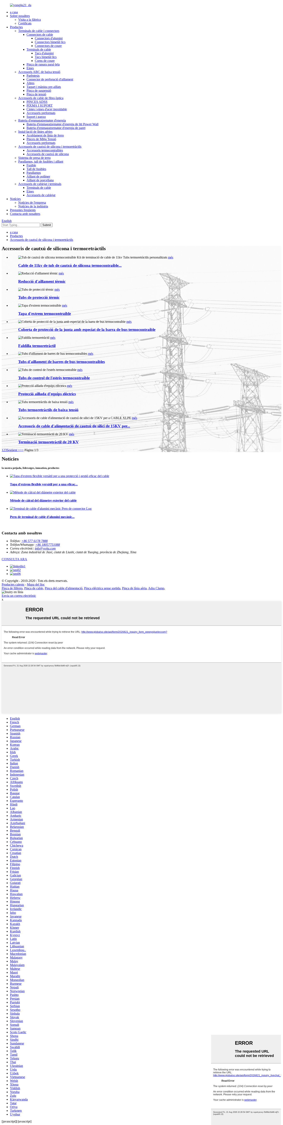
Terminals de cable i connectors (38, 31)
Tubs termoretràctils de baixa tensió (48, 410)
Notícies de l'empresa (32, 202)
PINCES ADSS (37, 102)
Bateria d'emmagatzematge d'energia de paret (56, 128)
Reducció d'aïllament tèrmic (41, 281)
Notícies (15, 199)
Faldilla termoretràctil (37, 346)
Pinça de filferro (12, 588)
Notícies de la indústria (33, 206)
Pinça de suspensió (39, 90)
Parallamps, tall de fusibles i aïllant (40, 161)
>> (22, 450)
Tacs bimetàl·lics (46, 57)
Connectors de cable (40, 34)
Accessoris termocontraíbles (45, 150)
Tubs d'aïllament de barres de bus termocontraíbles (61, 362)
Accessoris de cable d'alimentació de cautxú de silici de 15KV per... (74, 426)
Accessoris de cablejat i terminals (39, 184)
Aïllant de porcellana (40, 180)
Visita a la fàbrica (29, 19)
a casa (14, 12)
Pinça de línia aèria (134, 588)
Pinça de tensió (36, 94)
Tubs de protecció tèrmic (38, 297)
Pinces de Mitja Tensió (41, 139)
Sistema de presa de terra (34, 158)
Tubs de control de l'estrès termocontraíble (54, 378)
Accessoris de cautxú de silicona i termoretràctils (49, 146)
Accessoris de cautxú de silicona (48, 154)
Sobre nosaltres (20, 16)
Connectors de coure (48, 46)
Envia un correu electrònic (19, 595)
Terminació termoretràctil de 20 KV (48, 442)
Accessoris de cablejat (41, 195)
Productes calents (13, 584)
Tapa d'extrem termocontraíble (44, 313)
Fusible (31, 165)
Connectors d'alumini (49, 38)
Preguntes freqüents (23, 210)
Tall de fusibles (36, 169)
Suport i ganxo (36, 116)
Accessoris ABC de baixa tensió (39, 72)
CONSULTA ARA (14, 559)
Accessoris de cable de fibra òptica (40, 98)
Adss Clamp (156, 588)
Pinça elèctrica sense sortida (102, 588)
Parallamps (34, 172)
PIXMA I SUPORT (40, 105)
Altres (30, 83)
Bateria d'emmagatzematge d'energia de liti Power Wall (62, 124)
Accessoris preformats (41, 113)
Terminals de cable (39, 49)
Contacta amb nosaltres (25, 214)
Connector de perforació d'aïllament (50, 79)
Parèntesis (33, 75)
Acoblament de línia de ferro (45, 135)
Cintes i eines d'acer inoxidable (47, 109)
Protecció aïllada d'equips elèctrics (47, 394)
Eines (30, 68)
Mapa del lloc (36, 584)
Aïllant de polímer (38, 176)
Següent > (13, 450)
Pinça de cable (33, 588)
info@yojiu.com (45, 548)
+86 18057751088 (47, 544)
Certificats (24, 23)
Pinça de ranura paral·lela (43, 64)
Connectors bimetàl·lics (50, 42)
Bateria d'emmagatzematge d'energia (42, 120)
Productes (16, 27)
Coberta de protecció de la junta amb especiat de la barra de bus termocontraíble (86, 329)
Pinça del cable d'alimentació (63, 588)
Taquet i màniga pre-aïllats (44, 87)
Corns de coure (45, 60)
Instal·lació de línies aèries (35, 131)
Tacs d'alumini (44, 53)
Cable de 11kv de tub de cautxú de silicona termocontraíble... (70, 265)
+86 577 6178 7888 (34, 541)
